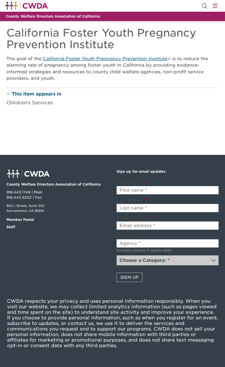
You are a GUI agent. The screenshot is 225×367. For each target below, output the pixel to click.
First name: (132, 183)
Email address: (136, 218)
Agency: (128, 235)
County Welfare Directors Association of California (53, 16)
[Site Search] (205, 6)
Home (26, 6)
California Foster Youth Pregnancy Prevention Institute (105, 58)
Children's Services (29, 102)
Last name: (131, 200)
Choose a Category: (145, 260)
